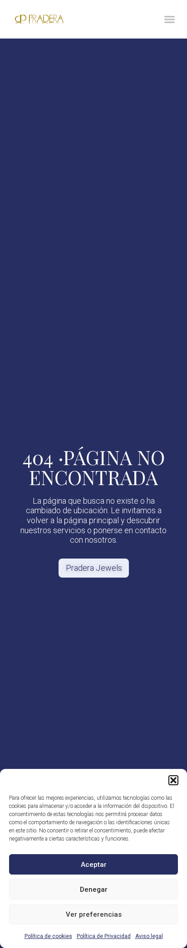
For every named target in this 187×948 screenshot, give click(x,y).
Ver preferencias (94, 914)
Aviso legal (149, 936)
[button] (173, 780)
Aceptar (94, 864)
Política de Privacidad (104, 936)
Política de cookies (48, 936)
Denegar (94, 889)
